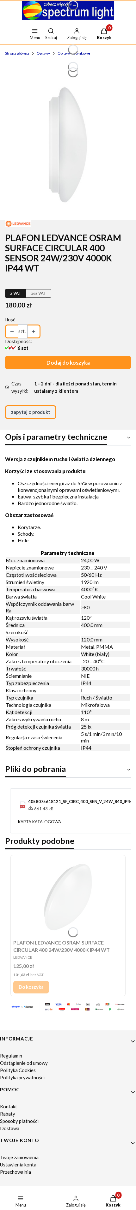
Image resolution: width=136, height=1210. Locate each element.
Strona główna (17, 53)
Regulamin (11, 1055)
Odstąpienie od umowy (24, 1063)
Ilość (10, 319)
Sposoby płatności (19, 1121)
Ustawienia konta (18, 1164)
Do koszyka (31, 987)
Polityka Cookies (18, 1070)
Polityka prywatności (22, 1077)
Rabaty (7, 1114)
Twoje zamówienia (19, 1157)
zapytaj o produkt (30, 412)
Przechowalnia (15, 1172)
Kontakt (8, 1106)
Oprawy (43, 53)
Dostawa (9, 1128)
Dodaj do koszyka (68, 362)
